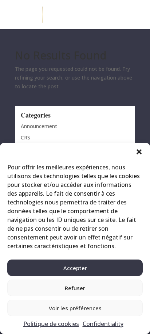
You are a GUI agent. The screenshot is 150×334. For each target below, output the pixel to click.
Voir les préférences (75, 308)
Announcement (39, 126)
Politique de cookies (51, 324)
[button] (139, 152)
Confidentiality (103, 324)
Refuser (75, 288)
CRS (25, 137)
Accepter (75, 268)
